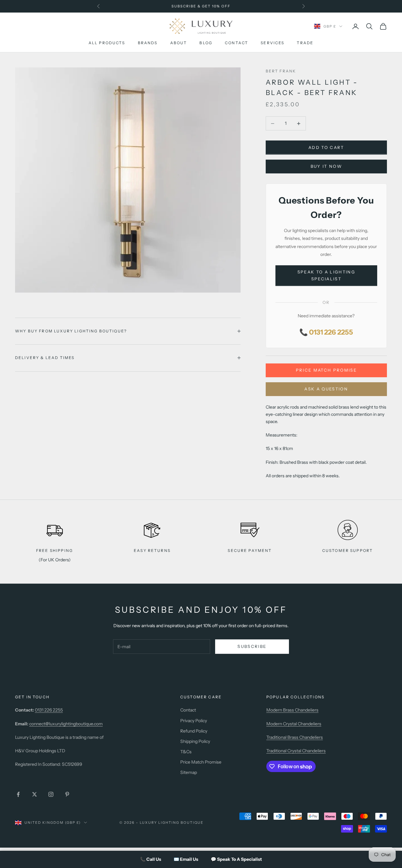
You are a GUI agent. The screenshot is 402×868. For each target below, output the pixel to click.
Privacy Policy (193, 720)
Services (272, 43)
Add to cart (326, 147)
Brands (148, 43)
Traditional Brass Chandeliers (294, 737)
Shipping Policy (195, 741)
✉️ (186, 859)
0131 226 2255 (49, 710)
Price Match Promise (326, 370)
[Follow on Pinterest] (67, 794)
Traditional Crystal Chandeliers (296, 751)
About (178, 43)
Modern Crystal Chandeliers (293, 724)
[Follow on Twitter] (34, 794)
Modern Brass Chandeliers (292, 710)
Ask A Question (326, 388)
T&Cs (186, 751)
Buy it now (326, 166)
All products (107, 43)
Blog (205, 43)
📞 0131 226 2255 (326, 332)
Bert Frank (281, 71)
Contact (236, 43)
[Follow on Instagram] (51, 794)
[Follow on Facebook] (18, 794)
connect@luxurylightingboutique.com (66, 724)
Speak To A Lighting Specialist (326, 275)
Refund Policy (193, 731)
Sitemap (188, 772)
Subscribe (251, 646)
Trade (305, 43)
